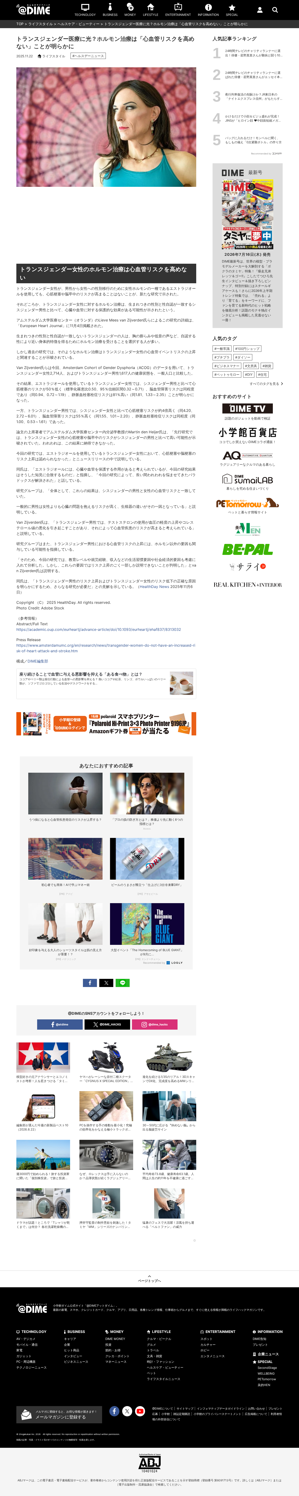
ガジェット (24, 1356)
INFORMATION (270, 1331)
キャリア (70, 1339)
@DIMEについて (162, 1408)
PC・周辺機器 (26, 1361)
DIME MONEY (115, 1339)
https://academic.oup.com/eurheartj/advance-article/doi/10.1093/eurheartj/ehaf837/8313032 (98, 629)
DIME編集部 (38, 661)
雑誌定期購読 (181, 1414)
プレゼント (260, 1344)
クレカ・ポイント (117, 1356)
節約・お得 (113, 1350)
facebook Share (90, 983)
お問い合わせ (256, 1408)
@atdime (62, 1024)
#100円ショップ (247, 349)
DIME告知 (259, 1339)
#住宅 (262, 374)
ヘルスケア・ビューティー (78, 24)
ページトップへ (149, 1281)
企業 (67, 1344)
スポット (206, 1339)
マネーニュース (116, 1361)
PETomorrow (267, 1379)
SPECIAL (265, 1361)
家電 (19, 1350)
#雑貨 (267, 366)
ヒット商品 (71, 1350)
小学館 (165, 1414)
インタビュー (73, 1356)
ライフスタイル (40, 24)
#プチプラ (222, 357)
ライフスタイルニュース (163, 1379)
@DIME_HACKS (110, 1024)
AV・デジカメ (26, 1339)
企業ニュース (268, 1354)
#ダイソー (242, 357)
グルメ (151, 1344)
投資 (108, 1344)
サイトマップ (185, 1408)
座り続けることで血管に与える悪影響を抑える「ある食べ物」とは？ (80, 674)
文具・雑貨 (154, 1356)
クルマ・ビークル (159, 1339)
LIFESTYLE (161, 1331)
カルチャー (208, 1344)
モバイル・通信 (27, 1344)
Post (106, 983)
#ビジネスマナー (226, 366)
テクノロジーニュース (31, 1367)
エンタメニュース (212, 1356)
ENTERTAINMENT (220, 1331)
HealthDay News (154, 586)
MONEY (117, 1331)
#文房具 (251, 366)
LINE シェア (123, 983)
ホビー (205, 1350)
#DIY (249, 374)
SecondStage (267, 1368)
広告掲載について (256, 1414)
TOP (20, 24)
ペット (151, 1373)
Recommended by (154, 962)
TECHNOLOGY (33, 1331)
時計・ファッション (160, 1361)
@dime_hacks (158, 1024)
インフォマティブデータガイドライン (221, 1408)
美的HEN (264, 1385)
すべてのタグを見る (264, 384)
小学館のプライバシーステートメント (217, 1414)
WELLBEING (266, 1373)
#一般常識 (222, 349)
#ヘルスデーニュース (88, 56)
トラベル (153, 1350)
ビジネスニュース (76, 1361)
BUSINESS (76, 1331)
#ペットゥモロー (226, 374)
